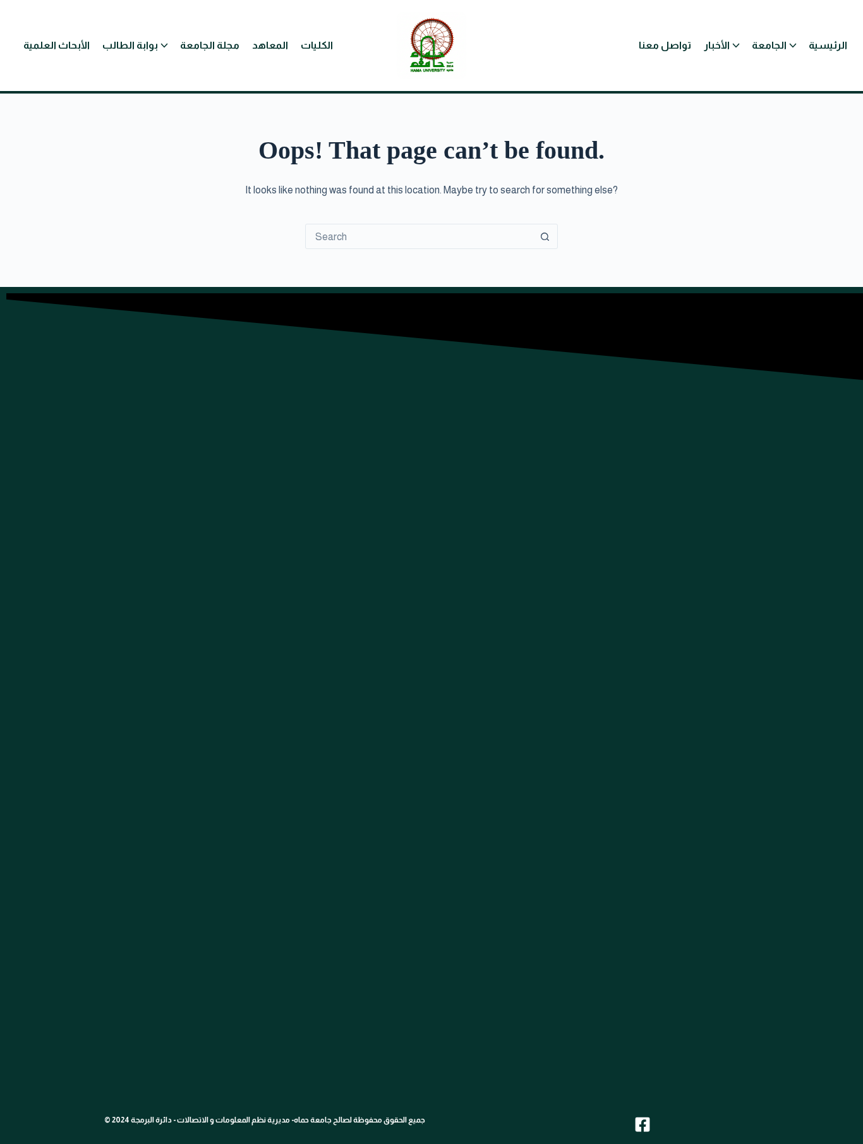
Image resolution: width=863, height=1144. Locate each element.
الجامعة (769, 45)
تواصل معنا (665, 45)
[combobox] (419, 236)
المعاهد (270, 45)
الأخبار (717, 45)
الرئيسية (828, 45)
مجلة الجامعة (209, 45)
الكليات (317, 45)
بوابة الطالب (130, 45)
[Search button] (545, 236)
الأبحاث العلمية (56, 45)
